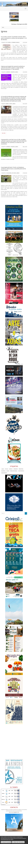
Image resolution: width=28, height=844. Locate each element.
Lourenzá (8, 72)
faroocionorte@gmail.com (14, 812)
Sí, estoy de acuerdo (5, 842)
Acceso (6, 468)
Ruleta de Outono (13, 470)
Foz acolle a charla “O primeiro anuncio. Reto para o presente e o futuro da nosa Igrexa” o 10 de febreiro (14, 38)
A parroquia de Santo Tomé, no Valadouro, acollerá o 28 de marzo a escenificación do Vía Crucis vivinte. (13, 168)
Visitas (10, 103)
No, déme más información (18, 842)
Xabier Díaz (21, 468)
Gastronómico (21, 470)
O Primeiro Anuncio (15, 42)
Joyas (2, 468)
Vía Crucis (14, 173)
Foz (7, 42)
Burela (7, 103)
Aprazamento (4, 472)
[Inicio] (14, 4)
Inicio (3, 27)
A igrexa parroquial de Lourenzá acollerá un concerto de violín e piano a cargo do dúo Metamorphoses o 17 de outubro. (13, 67)
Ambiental (16, 468)
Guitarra (10, 468)
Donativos (3, 470)
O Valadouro (9, 173)
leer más (3, 133)
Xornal (8, 470)
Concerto (13, 72)
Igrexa (9, 42)
